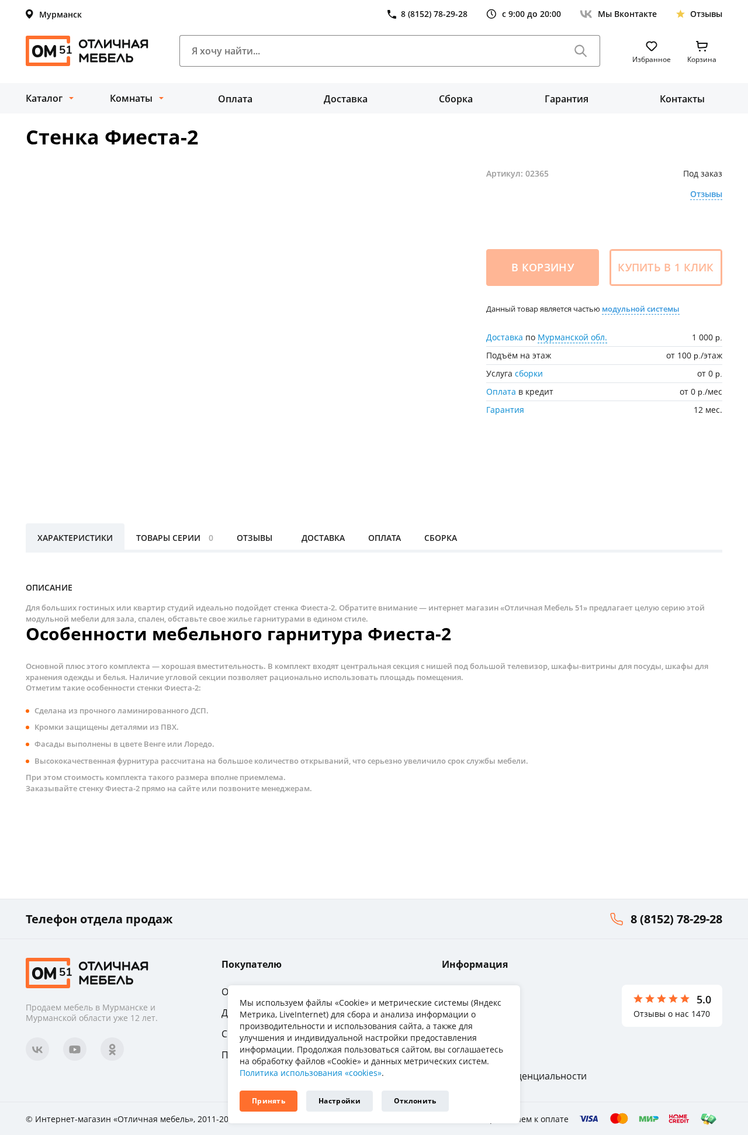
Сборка (456, 98)
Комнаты (131, 98)
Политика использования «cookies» (311, 1072)
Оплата (235, 98)
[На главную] (87, 51)
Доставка (346, 98)
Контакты (682, 98)
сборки (529, 373)
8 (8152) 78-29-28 (676, 919)
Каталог (44, 98)
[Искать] (581, 51)
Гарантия (566, 98)
